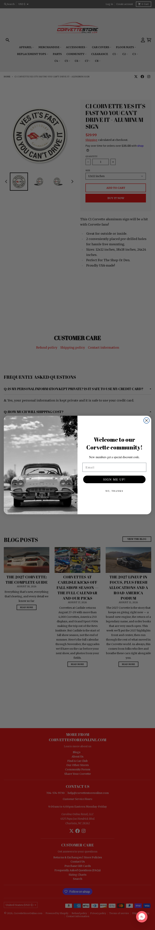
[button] (141, 916)
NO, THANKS (114, 490)
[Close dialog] (146, 420)
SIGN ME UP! (114, 479)
